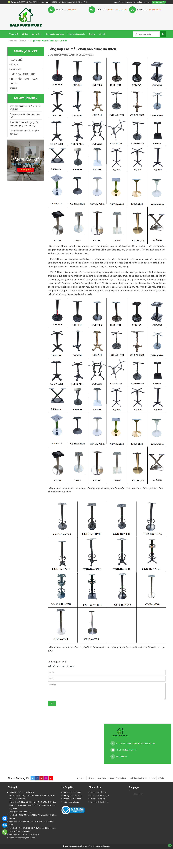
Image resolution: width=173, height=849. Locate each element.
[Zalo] (4, 825)
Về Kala (25, 34)
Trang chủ (13, 34)
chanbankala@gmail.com (126, 750)
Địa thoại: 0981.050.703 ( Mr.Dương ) (24, 835)
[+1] (66, 662)
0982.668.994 (121, 757)
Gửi (52, 703)
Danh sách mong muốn (123, 2)
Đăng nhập (138, 2)
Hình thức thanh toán (76, 34)
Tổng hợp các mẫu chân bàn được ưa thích (82, 49)
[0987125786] (5, 832)
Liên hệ (102, 34)
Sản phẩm (36, 34)
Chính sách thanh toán (99, 802)
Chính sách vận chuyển (100, 796)
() (160, 2)
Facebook (137, 794)
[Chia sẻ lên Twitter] (60, 662)
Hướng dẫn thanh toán (72, 796)
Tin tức (92, 34)
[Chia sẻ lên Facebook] (57, 662)
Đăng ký (147, 2)
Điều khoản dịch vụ (71, 802)
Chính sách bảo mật (99, 792)
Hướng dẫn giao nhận (72, 799)
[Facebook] (4, 818)
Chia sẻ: (51, 662)
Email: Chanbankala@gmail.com (22, 838)
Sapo (108, 846)
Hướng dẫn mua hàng (55, 34)
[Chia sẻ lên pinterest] (63, 662)
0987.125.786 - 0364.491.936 (32, 2)
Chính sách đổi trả (98, 799)
